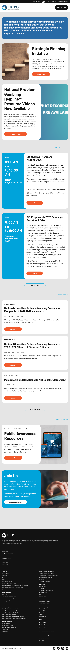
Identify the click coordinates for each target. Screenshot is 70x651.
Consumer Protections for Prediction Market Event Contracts (15, 585)
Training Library (5, 629)
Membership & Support (44, 601)
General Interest (11, 375)
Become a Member (15, 502)
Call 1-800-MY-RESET (44, 637)
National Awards (42, 616)
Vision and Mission (43, 586)
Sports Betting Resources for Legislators (10, 589)
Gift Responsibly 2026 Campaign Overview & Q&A (44, 218)
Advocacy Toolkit (5, 573)
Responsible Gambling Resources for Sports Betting (13, 616)
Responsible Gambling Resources (9, 614)
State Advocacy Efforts (7, 581)
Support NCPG (42, 608)
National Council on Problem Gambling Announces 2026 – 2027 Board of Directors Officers (32, 345)
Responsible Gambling (7, 605)
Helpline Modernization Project (8, 598)
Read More (13, 329)
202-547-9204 (5, 555)
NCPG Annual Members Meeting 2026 (39, 158)
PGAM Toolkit (42, 579)
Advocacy (4, 571)
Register (35, 203)
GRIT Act (3, 579)
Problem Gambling (6, 592)
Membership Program (44, 603)
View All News (35, 409)
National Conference (6, 623)
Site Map (3, 566)
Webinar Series (5, 631)
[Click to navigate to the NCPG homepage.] (10, 7)
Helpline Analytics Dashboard (45, 577)
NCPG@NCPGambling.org (7, 553)
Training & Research (7, 621)
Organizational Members (44, 612)
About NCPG (42, 584)
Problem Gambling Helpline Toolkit (46, 573)
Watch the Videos (15, 134)
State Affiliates (42, 596)
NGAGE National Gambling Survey (9, 627)
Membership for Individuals (45, 605)
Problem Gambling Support (61, 1)
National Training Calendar (7, 625)
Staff (40, 594)
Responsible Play (43, 628)
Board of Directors (43, 592)
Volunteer (41, 614)
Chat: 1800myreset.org (44, 640)
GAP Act (3, 577)
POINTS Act (4, 575)
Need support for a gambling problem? (48, 635)
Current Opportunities (44, 598)
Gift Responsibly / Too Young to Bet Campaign (12, 607)
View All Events (35, 285)
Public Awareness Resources (46, 571)
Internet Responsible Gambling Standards (11, 612)
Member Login (50, 1)
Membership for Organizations (45, 607)
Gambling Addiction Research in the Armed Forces (12, 587)
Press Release (9, 304)
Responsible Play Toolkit (44, 581)
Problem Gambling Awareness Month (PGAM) (11, 600)
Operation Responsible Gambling (47, 631)
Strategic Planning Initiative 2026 (46, 590)
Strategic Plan (42, 588)
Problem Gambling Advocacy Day (9, 583)
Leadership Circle (43, 610)
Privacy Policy (5, 564)
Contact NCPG (5, 551)
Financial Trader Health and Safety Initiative (11, 608)
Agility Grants (4, 594)
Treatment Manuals (6, 601)
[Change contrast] (43, 2)
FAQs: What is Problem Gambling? (9, 596)
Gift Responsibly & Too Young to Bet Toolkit (48, 575)
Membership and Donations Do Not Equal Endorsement (35, 379)
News (40, 619)
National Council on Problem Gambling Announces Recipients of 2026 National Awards (32, 309)
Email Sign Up (42, 624)
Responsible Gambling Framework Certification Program (14, 618)
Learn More (41, 74)
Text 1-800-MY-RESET (44, 638)
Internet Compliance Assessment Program (11, 610)
